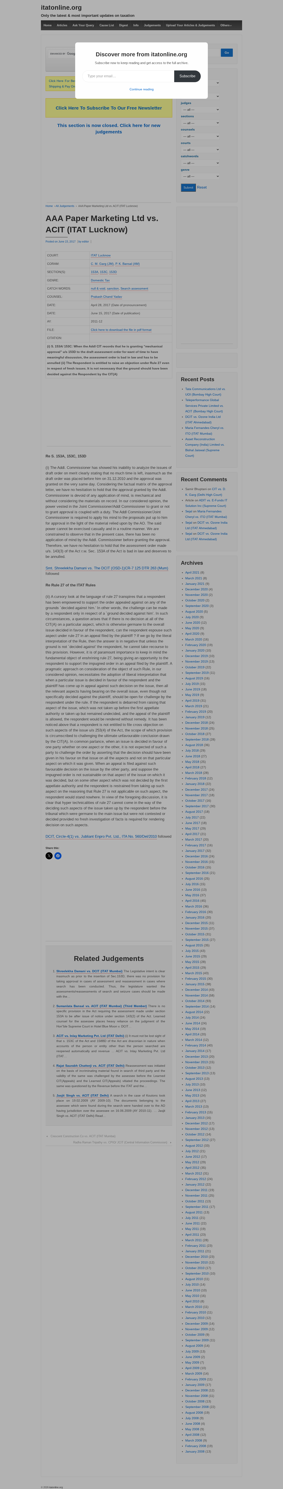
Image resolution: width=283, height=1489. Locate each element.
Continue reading (142, 89)
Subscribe (187, 76)
